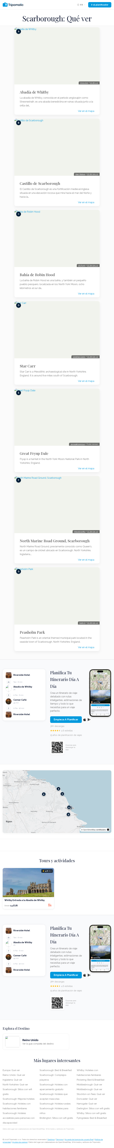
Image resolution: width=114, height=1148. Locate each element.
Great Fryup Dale (34, 453)
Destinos (51, 1139)
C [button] (62, 793)
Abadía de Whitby (34, 92)
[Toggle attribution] (108, 829)
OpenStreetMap (89, 829)
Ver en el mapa (86, 111)
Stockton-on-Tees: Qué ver (91, 1094)
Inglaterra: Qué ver (12, 1079)
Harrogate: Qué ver (87, 1103)
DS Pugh (81, 265)
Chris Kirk (84, 83)
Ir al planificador (99, 5)
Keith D (82, 623)
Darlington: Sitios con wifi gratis (93, 1108)
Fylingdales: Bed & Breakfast (92, 1118)
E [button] (44, 794)
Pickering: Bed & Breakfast (90, 1079)
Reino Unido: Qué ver (14, 1075)
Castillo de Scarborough (40, 183)
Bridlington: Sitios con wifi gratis (56, 1118)
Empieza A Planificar (66, 719)
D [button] (68, 814)
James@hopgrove (78, 444)
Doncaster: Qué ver (87, 1099)
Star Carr (28, 366)
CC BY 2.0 (94, 83)
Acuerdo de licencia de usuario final (79, 1139)
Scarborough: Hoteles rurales (55, 1103)
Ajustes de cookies (19, 1142)
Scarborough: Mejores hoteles (18, 1099)
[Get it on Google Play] (89, 719)
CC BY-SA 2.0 (92, 174)
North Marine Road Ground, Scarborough (55, 540)
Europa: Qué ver (11, 1070)
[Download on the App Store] (84, 719)
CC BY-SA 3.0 (92, 357)
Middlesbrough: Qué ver (89, 1084)
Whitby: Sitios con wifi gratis (91, 1113)
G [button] (69, 807)
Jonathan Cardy (79, 357)
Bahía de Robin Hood (37, 274)
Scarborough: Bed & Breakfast (56, 1070)
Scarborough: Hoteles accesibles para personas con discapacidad (19, 1118)
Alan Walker (80, 174)
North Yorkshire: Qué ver (15, 1084)
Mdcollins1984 (79, 532)
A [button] (58, 788)
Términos (59, 1139)
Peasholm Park (32, 632)
